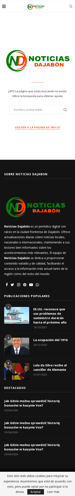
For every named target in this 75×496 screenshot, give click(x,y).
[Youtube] (31, 285)
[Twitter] (12, 285)
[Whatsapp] (37, 285)
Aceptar (35, 492)
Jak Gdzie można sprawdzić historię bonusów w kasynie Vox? (32, 403)
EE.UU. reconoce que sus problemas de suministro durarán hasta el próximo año (50, 315)
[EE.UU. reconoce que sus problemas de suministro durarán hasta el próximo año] (16, 315)
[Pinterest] (25, 285)
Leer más (53, 491)
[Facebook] (6, 285)
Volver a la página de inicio (37, 127)
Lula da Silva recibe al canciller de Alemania (50, 367)
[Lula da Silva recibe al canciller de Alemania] (16, 371)
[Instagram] (19, 285)
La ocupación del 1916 (50, 340)
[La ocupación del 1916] (16, 346)
